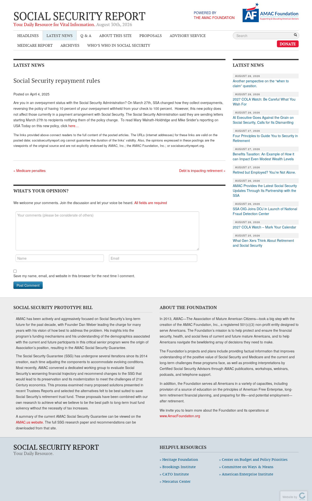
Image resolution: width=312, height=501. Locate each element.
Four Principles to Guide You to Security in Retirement (265, 138)
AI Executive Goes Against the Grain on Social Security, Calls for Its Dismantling (263, 120)
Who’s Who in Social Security (118, 45)
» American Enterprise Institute (246, 474)
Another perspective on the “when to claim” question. (261, 83)
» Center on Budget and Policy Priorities (253, 459)
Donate (288, 44)
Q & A (85, 35)
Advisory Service (188, 35)
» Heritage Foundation (179, 459)
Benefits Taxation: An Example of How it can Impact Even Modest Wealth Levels (263, 156)
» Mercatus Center (175, 481)
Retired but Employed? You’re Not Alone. (264, 172)
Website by (289, 497)
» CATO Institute (174, 474)
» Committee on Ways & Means (246, 466)
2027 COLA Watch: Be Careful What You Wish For (264, 101)
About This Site (115, 35)
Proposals (150, 35)
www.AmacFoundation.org (180, 415)
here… (73, 125)
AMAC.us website (29, 422)
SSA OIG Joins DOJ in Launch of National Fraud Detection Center (265, 211)
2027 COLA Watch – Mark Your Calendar (264, 227)
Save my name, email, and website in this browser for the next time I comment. (74, 275)
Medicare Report (35, 45)
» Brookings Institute (178, 466)
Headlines (28, 35)
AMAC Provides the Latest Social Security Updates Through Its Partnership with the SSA (265, 190)
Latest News (60, 35)
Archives (69, 45)
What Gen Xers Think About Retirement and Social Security (263, 243)
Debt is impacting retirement (202, 170)
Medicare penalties (29, 170)
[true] (295, 35)
